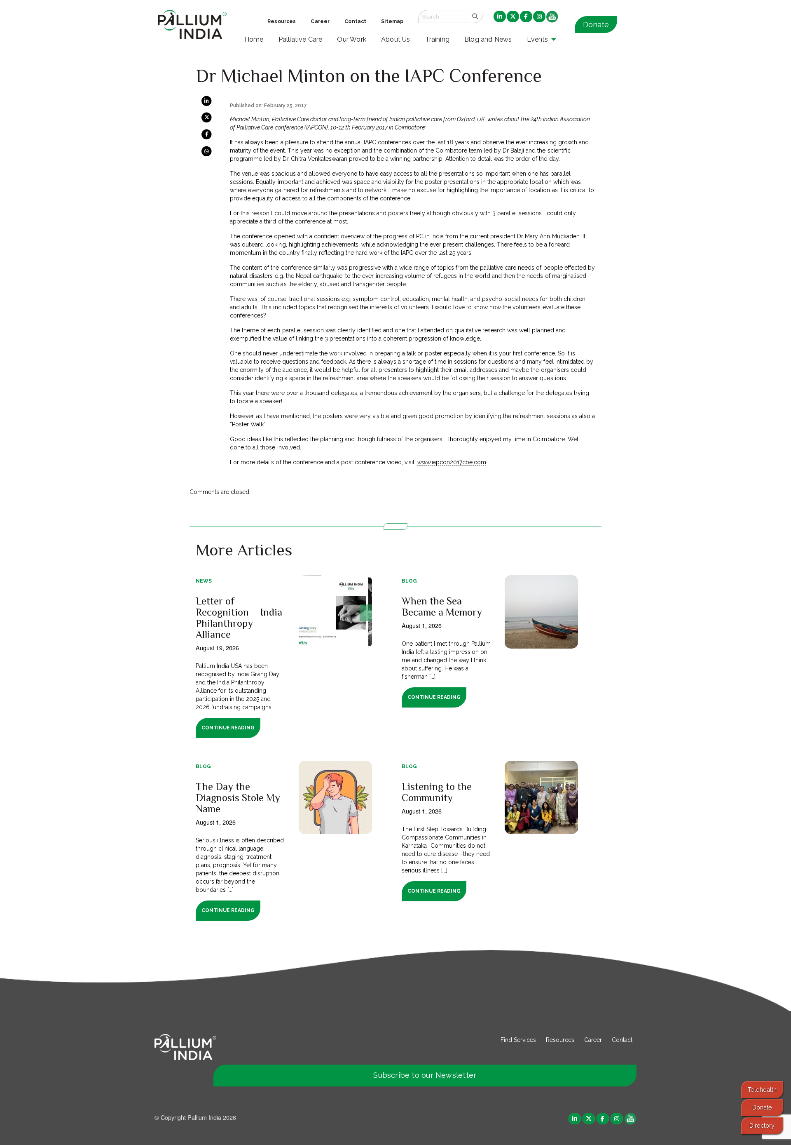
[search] (475, 16)
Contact (622, 1040)
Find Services (518, 1040)
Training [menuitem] (437, 39)
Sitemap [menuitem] (392, 21)
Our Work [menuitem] (351, 39)
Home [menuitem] (254, 39)
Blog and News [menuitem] (488, 39)
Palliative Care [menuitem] (300, 39)
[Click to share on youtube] (631, 1118)
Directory (762, 1125)
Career (593, 1040)
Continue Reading (228, 728)
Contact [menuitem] (355, 21)
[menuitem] (500, 17)
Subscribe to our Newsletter (424, 1075)
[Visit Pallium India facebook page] (603, 1118)
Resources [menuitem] (281, 21)
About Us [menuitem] (395, 39)
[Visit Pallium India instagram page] (617, 1118)
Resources (560, 1040)
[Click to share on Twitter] (206, 117)
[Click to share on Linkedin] (206, 100)
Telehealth (762, 1089)
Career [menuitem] (320, 21)
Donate (596, 24)
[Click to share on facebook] (206, 134)
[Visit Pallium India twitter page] (589, 1118)
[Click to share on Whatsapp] (206, 150)
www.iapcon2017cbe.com (451, 462)
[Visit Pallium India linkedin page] (575, 1118)
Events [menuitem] (537, 39)
